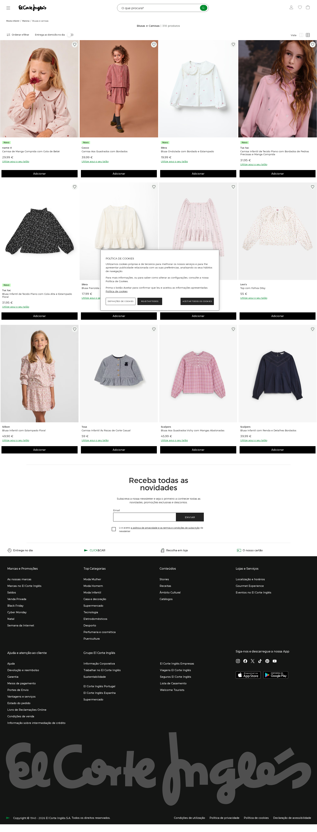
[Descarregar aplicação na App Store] (248, 675)
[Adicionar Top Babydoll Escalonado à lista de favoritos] (233, 187)
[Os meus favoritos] (300, 8)
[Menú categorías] (8, 8)
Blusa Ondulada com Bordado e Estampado (187, 151)
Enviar (190, 517)
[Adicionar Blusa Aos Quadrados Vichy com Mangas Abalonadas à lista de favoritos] (233, 329)
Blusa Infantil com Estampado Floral (24, 430)
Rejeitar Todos (149, 301)
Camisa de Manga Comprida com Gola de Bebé (31, 151)
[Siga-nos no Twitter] (252, 661)
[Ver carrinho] (308, 8)
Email (116, 510)
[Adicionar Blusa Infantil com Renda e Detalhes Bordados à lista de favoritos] (313, 329)
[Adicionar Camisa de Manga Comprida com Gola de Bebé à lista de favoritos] (75, 44)
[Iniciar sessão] (292, 7)
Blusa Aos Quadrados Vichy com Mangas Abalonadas (192, 430)
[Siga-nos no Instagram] (238, 661)
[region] (159, 280)
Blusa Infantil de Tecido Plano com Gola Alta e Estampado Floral (37, 295)
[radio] (301, 35)
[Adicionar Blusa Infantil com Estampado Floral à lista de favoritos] (75, 329)
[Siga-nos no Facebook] (245, 661)
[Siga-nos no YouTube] (274, 661)
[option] (39, 88)
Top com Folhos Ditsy (252, 288)
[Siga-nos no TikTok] (260, 661)
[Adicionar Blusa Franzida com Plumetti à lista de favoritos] (154, 187)
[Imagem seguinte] (75, 88)
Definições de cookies (121, 301)
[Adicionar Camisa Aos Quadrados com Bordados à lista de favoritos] (154, 44)
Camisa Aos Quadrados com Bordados (104, 151)
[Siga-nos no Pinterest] (267, 661)
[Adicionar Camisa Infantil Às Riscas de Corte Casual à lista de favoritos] (154, 329)
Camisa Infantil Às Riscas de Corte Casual (106, 430)
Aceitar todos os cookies (197, 301)
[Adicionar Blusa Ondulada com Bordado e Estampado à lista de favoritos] (233, 44)
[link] (39, 88)
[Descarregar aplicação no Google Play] (275, 675)
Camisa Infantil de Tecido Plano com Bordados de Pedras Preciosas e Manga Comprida (274, 153)
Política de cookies (116, 291)
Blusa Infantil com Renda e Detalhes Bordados (268, 430)
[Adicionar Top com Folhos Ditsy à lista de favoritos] (313, 187)
